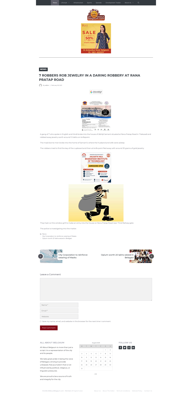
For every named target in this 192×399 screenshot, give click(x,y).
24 (81, 365)
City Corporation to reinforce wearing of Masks (59, 236)
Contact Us (148, 391)
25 (86, 365)
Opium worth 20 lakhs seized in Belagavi (57, 238)
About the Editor (108, 391)
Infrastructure (78, 3)
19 (91, 361)
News (55, 3)
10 (81, 357)
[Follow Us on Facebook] (120, 347)
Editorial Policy (137, 391)
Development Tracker (113, 3)
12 (91, 357)
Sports (89, 3)
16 (110, 357)
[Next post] (151, 256)
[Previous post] (41, 256)
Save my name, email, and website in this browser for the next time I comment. (76, 321)
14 (100, 357)
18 (86, 361)
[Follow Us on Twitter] (124, 347)
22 (105, 361)
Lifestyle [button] (64, 3)
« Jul (95, 374)
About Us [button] (128, 3)
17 (81, 361)
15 (105, 357)
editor (47, 85)
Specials (99, 3)
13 (96, 357)
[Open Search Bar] (138, 2)
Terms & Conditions (123, 391)
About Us (97, 391)
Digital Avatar (78, 391)
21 (100, 361)
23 (110, 361)
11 (86, 357)
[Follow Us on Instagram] (129, 347)
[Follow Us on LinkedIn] (133, 347)
